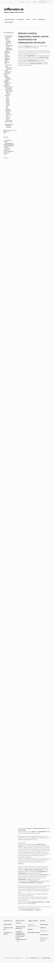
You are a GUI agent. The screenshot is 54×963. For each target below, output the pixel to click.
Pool (6, 63)
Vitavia (29, 902)
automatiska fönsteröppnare (27, 882)
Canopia (48, 902)
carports (33, 831)
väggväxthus (31, 55)
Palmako (8, 112)
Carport (6, 54)
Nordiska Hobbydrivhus (38, 902)
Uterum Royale (44, 874)
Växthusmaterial (8, 121)
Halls (7, 106)
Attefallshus (7, 52)
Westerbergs (9, 120)
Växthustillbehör (9, 22)
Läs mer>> (6, 157)
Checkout (34, 1)
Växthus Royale (39, 870)
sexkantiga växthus (44, 57)
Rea (6, 154)
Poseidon (20, 846)
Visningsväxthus (44, 934)
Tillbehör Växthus (9, 87)
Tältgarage (8, 78)
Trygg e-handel (21, 934)
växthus (24, 910)
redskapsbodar (42, 831)
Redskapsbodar (8, 72)
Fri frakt (19, 931)
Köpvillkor (30, 929)
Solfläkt (7, 92)
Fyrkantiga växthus (9, 19)
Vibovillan (8, 117)
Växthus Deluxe (28, 870)
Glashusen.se (28, 46)
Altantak (7, 51)
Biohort (7, 101)
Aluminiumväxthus (9, 124)
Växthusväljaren (8, 924)
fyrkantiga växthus (33, 60)
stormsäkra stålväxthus (36, 63)
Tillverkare (7, 95)
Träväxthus (8, 127)
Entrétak (7, 55)
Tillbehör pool (8, 83)
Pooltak (6, 70)
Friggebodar (7, 56)
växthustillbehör (33, 881)
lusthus (37, 910)
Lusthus (28, 19)
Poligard (8, 113)
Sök (5, 132)
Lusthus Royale (22, 873)
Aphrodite (38, 844)
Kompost (7, 58)
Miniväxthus (8, 41)
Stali (7, 116)
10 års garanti (20, 936)
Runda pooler (9, 69)
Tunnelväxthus (20, 19)
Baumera (8, 99)
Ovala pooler (9, 67)
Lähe (7, 108)
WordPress (33, 958)
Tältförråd (7, 77)
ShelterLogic (9, 114)
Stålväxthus (8, 125)
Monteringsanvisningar (34, 932)
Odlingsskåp (7, 59)
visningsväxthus (22, 879)
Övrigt (6, 60)
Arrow (7, 96)
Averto (7, 98)
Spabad (6, 76)
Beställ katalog (44, 924)
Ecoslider (8, 105)
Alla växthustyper (9, 36)
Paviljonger (7, 62)
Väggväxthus (41, 19)
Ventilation (8, 94)
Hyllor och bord (9, 91)
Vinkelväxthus (9, 49)
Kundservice (43, 927)
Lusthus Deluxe (42, 871)
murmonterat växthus (39, 828)
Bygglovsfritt (20, 933)
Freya (43, 844)
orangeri (29, 828)
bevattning (40, 882)
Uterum (34, 19)
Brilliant (8, 102)
